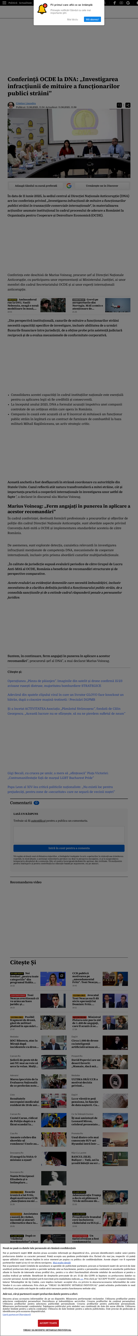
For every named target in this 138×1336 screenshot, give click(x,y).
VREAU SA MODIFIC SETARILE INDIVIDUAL (47, 1330)
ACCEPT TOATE (48, 1323)
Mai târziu (72, 19)
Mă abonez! (92, 19)
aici (81, 1279)
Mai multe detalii (62, 1262)
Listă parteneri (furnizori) (17, 1314)
